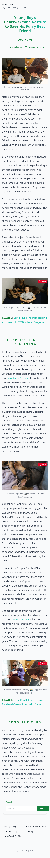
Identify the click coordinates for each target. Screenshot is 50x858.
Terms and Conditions (36, 826)
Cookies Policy (10, 831)
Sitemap (29, 831)
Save (44, 281)
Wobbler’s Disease (18, 378)
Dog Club (7, 4)
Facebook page (20, 619)
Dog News (25, 39)
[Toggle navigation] (46, 5)
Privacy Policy (10, 826)
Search (9, 802)
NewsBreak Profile (12, 836)
